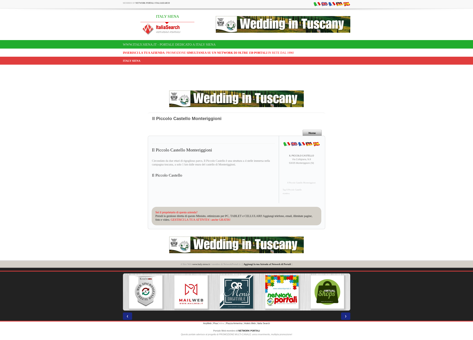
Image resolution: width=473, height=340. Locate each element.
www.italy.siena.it (201, 264)
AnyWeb (207, 323)
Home (312, 132)
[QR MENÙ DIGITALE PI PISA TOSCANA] (236, 292)
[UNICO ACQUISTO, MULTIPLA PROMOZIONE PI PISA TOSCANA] (282, 292)
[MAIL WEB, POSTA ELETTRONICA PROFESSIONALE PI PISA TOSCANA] (191, 292)
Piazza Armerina (234, 323)
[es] (346, 4)
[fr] (332, 4)
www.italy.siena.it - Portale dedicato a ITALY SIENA (169, 44)
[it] (317, 4)
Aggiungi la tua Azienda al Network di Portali (267, 264)
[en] (324, 4)
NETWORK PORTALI (249, 330)
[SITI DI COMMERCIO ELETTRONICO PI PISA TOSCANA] (327, 292)
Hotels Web (250, 323)
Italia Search (263, 323)
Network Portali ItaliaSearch (152, 3)
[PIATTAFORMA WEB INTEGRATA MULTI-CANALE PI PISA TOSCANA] (145, 292)
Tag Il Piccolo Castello (292, 190)
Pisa (215, 323)
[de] (339, 4)
